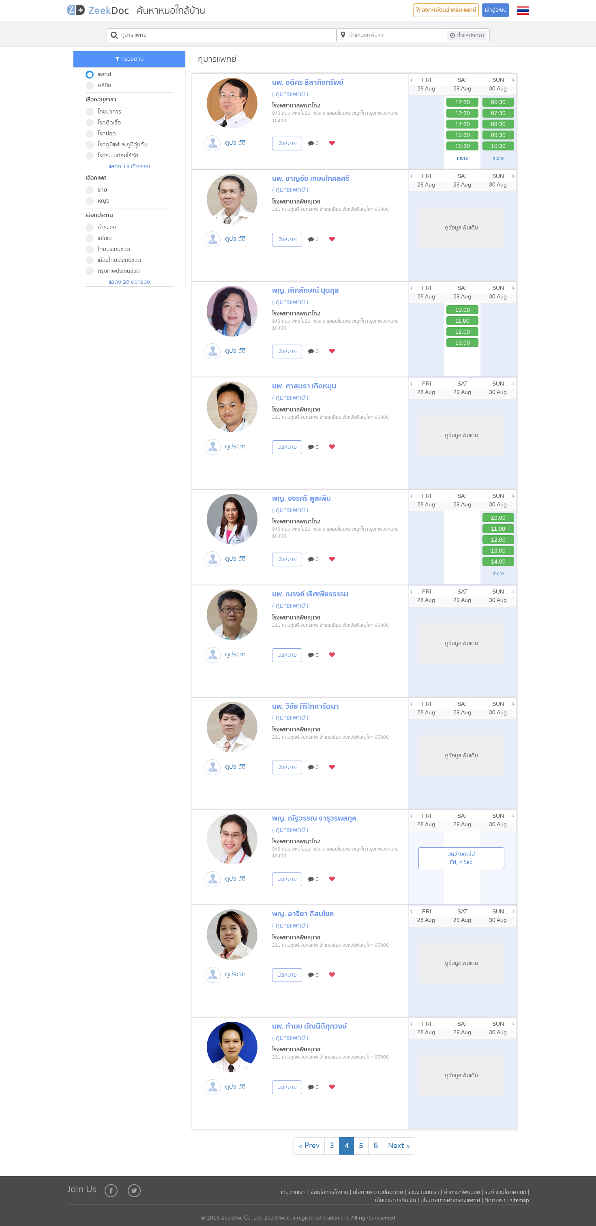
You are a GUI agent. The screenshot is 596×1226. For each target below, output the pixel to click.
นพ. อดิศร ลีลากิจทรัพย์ (307, 82)
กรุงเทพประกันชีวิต (119, 271)
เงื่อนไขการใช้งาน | (331, 1192)
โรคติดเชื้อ (109, 123)
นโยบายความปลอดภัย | (380, 1192)
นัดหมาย (287, 143)
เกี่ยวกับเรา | (295, 1192)
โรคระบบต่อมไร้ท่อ (118, 156)
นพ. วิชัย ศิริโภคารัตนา (305, 706)
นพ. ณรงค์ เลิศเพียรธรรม (310, 594)
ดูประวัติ (235, 142)
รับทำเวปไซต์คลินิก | (507, 1192)
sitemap (519, 1200)
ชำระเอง (107, 227)
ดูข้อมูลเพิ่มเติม (461, 227)
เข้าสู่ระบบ (495, 10)
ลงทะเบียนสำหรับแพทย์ (448, 10)
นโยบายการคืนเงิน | (397, 1200)
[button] (523, 10)
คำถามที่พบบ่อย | (463, 1192)
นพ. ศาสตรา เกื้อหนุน (304, 386)
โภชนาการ (109, 112)
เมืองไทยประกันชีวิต (119, 260)
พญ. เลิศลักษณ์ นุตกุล (305, 290)
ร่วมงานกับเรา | (424, 1192)
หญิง (103, 201)
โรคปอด (107, 134)
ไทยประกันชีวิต (114, 249)
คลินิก (104, 85)
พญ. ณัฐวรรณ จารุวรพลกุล (314, 818)
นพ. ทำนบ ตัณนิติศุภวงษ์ (309, 1026)
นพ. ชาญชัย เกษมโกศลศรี (310, 178)
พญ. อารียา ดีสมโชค (303, 914)
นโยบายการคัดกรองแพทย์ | (452, 1200)
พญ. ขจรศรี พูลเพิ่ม (301, 498)
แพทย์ (104, 75)
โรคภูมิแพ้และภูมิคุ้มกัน (122, 145)
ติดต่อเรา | (497, 1200)
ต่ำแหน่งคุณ (469, 35)
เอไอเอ (104, 238)
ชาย (102, 190)
